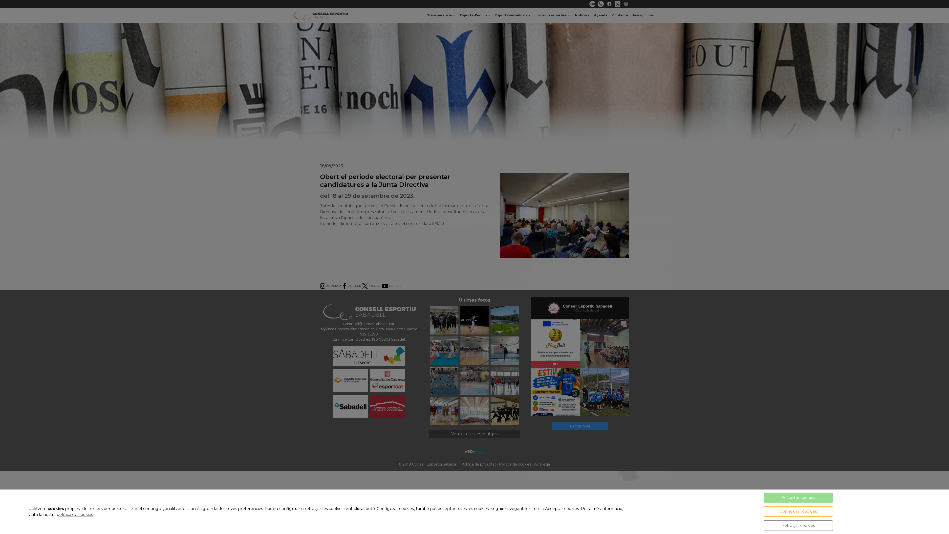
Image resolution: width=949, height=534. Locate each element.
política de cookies (75, 514)
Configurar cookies (798, 511)
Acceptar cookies (798, 497)
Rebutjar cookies (798, 525)
